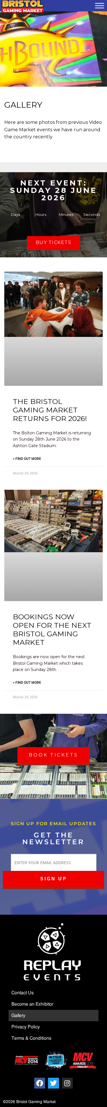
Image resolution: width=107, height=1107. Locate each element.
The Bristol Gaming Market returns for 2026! (50, 410)
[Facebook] (39, 1083)
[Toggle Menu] (99, 5)
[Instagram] (67, 1083)
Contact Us (22, 993)
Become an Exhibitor (32, 1004)
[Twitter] (53, 1083)
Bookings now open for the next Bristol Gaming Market (52, 629)
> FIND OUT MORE (27, 459)
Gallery (18, 1015)
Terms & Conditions (31, 1038)
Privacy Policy (25, 1027)
